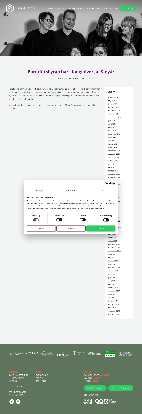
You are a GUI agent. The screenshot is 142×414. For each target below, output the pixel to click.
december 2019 (114, 244)
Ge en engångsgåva (120, 388)
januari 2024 (112, 147)
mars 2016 (112, 308)
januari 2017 (112, 301)
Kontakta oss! (15, 386)
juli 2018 (111, 274)
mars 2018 (112, 284)
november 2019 (114, 247)
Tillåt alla (101, 228)
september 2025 (114, 117)
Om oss (79, 8)
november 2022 (114, 177)
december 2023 (114, 151)
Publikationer (101, 8)
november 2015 (114, 314)
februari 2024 (113, 144)
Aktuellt (89, 8)
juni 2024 (111, 137)
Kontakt (113, 8)
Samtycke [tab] (39, 191)
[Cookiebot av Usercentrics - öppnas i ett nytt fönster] (106, 183)
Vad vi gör (69, 8)
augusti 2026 (113, 97)
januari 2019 (112, 264)
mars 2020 (112, 234)
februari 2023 (113, 171)
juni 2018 (111, 277)
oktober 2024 (113, 131)
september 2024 (114, 134)
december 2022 (114, 174)
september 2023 (114, 157)
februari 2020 (113, 237)
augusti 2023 (113, 161)
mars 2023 (112, 167)
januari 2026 (112, 104)
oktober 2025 (113, 114)
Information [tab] (71, 191)
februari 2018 (113, 287)
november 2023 (114, 154)
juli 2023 (111, 164)
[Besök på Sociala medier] (12, 401)
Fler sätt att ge (90, 395)
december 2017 (114, 291)
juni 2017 (111, 294)
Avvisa (41, 228)
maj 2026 (111, 100)
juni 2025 (111, 120)
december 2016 (114, 304)
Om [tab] (102, 191)
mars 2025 (112, 127)
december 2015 (114, 311)
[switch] (59, 219)
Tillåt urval (71, 228)
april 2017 (111, 297)
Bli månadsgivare (95, 388)
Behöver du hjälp (54, 8)
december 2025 (114, 107)
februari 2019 (113, 261)
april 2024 (111, 141)
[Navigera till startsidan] (20, 8)
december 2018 (114, 267)
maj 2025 (111, 124)
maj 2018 (111, 281)
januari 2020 (112, 241)
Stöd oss (126, 8)
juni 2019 (111, 254)
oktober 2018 (113, 271)
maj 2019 (111, 257)
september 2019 (114, 251)
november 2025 (114, 110)
